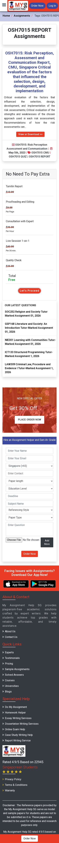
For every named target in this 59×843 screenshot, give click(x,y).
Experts (9, 652)
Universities (12, 686)
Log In (52, 5)
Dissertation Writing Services (22, 723)
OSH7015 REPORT (39, 156)
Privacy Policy (13, 779)
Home (6, 15)
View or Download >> (30, 134)
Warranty (10, 790)
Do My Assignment (16, 707)
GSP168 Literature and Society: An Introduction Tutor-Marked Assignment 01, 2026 (29, 327)
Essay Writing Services (18, 718)
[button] (3, 6)
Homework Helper (15, 712)
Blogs (8, 691)
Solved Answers (14, 674)
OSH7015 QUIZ (18, 156)
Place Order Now (29, 419)
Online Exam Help (15, 729)
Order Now (37, 5)
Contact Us (11, 637)
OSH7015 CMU (40, 152)
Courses (10, 680)
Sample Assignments (17, 669)
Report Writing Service (18, 740)
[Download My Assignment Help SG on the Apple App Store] (16, 584)
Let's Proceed (29, 290)
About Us (10, 631)
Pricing (9, 663)
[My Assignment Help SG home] (18, 5)
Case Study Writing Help (19, 734)
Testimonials (12, 658)
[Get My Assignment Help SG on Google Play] (43, 584)
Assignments (22, 15)
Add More (47, 542)
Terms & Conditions (16, 784)
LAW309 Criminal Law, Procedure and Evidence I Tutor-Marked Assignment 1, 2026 (29, 368)
